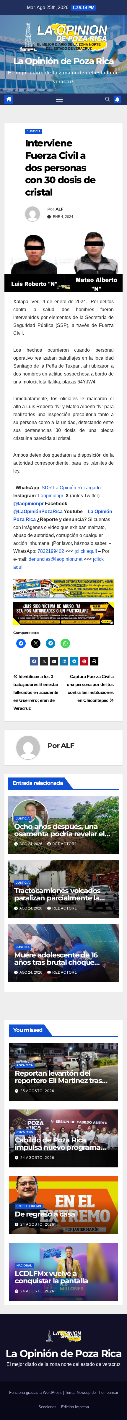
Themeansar (107, 1392)
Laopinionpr (51, 495)
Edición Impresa (75, 1407)
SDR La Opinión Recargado (71, 487)
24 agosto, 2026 (37, 1158)
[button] (107, 99)
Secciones (47, 1407)
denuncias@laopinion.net (55, 559)
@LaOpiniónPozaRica (38, 511)
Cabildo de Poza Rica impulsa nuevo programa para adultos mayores (57, 1147)
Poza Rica (25, 1065)
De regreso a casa (45, 1214)
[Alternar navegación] (59, 99)
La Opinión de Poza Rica (63, 61)
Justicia (33, 131)
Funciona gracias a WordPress (36, 1392)
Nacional (24, 1265)
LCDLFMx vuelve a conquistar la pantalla (51, 1277)
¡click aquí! (85, 551)
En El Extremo (29, 1206)
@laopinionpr (28, 503)
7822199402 (51, 551)
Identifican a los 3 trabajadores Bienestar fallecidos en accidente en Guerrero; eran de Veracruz (35, 692)
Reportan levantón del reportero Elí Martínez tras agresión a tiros (58, 1080)
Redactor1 (64, 844)
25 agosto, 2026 (37, 1091)
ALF (59, 209)
